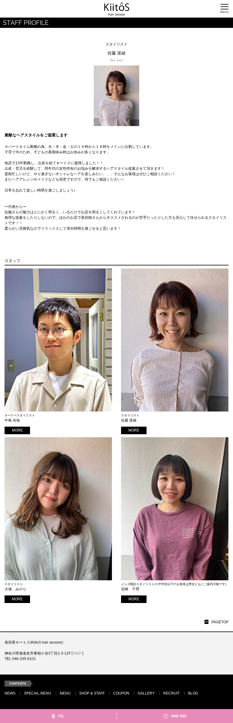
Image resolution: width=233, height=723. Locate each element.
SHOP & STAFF (92, 693)
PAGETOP (219, 622)
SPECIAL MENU (37, 693)
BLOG (193, 693)
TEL (61, 716)
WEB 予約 (178, 716)
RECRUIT (171, 693)
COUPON (121, 693)
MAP (77, 653)
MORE (17, 430)
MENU (65, 693)
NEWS (10, 693)
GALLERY (146, 693)
